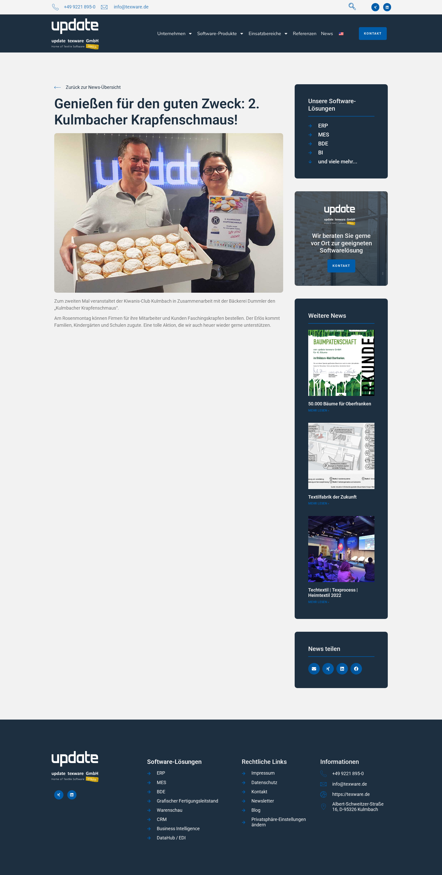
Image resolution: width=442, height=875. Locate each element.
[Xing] (375, 7)
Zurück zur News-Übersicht (93, 87)
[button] (352, 7)
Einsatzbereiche (265, 33)
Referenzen (304, 33)
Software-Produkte (217, 33)
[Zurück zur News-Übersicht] (57, 87)
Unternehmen (171, 33)
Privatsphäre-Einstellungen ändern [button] (278, 822)
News (327, 33)
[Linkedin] (387, 7)
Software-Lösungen (174, 761)
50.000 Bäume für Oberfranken (339, 403)
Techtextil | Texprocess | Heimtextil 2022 (333, 592)
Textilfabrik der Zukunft (332, 497)
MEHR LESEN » (318, 410)
